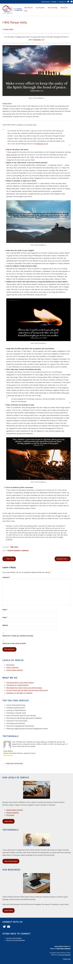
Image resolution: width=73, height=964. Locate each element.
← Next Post (9, 559)
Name (5, 610)
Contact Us (62, 2)
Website (5, 625)
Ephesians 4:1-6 (41, 144)
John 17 (29, 109)
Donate (53, 2)
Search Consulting (12, 667)
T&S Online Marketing (64, 955)
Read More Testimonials (14, 763)
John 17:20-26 (11, 155)
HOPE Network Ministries (64, 948)
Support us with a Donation (14, 938)
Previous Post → (63, 559)
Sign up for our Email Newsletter (15, 940)
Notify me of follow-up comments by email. (17, 636)
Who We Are (28, 8)
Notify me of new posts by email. (14, 643)
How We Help (53, 8)
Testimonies (45, 2)
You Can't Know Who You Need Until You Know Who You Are (27, 690)
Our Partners (40, 8)
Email (4, 617)
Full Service (10, 665)
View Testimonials (10, 861)
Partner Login (67, 959)
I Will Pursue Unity (14, 22)
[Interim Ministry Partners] (12, 9)
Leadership (25, 550)
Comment (6, 577)
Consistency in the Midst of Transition (19, 693)
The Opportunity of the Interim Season (20, 683)
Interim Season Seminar (14, 670)
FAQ (25, 11)
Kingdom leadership (14, 550)
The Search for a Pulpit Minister (17, 685)
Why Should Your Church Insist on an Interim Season (24, 688)
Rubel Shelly (9, 29)
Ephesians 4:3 (39, 39)
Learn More (8, 821)
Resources (64, 8)
